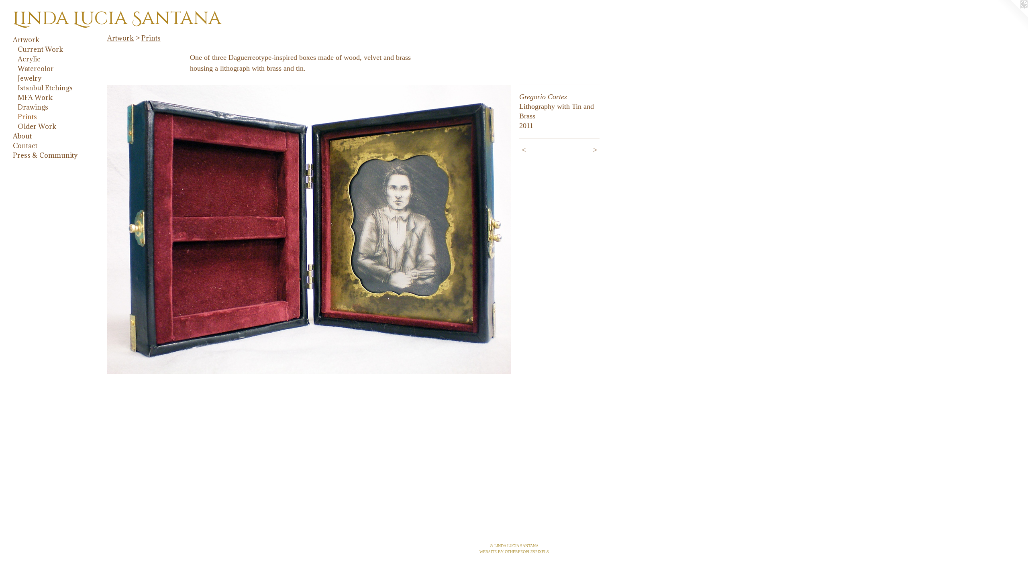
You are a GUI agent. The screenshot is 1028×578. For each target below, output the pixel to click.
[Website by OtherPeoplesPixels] (1012, 16)
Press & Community (45, 155)
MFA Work (35, 97)
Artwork (26, 39)
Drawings (33, 107)
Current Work (40, 49)
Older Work (37, 126)
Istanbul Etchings (45, 87)
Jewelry (29, 78)
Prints (27, 116)
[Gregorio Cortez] (309, 229)
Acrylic (29, 59)
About (22, 136)
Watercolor (36, 68)
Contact (25, 145)
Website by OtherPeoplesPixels (514, 552)
